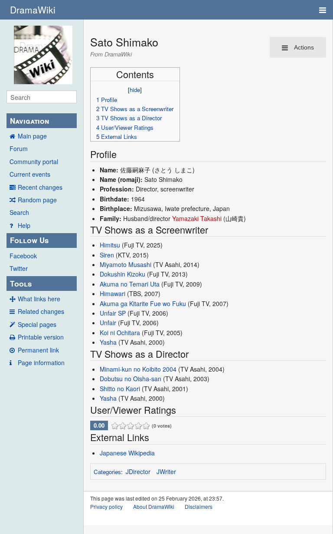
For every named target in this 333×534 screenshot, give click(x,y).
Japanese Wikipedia (127, 452)
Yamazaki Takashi (197, 218)
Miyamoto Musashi (125, 264)
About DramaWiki (153, 506)
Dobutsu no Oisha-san (130, 378)
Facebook (23, 255)
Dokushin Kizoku (122, 274)
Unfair (108, 322)
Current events (30, 174)
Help (24, 225)
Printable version (41, 337)
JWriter (166, 471)
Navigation (29, 120)
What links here (39, 298)
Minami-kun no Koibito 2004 (138, 369)
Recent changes (40, 187)
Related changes (41, 311)
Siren (107, 255)
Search (19, 212)
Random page (37, 199)
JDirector (138, 471)
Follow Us (29, 240)
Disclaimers (198, 506)
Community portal (34, 161)
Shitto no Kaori (120, 388)
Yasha (108, 342)
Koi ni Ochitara (120, 332)
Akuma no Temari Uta (130, 284)
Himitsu (110, 245)
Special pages (37, 324)
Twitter (19, 268)
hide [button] (135, 90)
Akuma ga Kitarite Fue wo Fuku (143, 303)
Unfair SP (113, 313)
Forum (19, 148)
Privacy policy (106, 506)
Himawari (112, 293)
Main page (32, 136)
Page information (41, 362)
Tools (21, 283)
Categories (107, 472)
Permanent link (38, 350)
